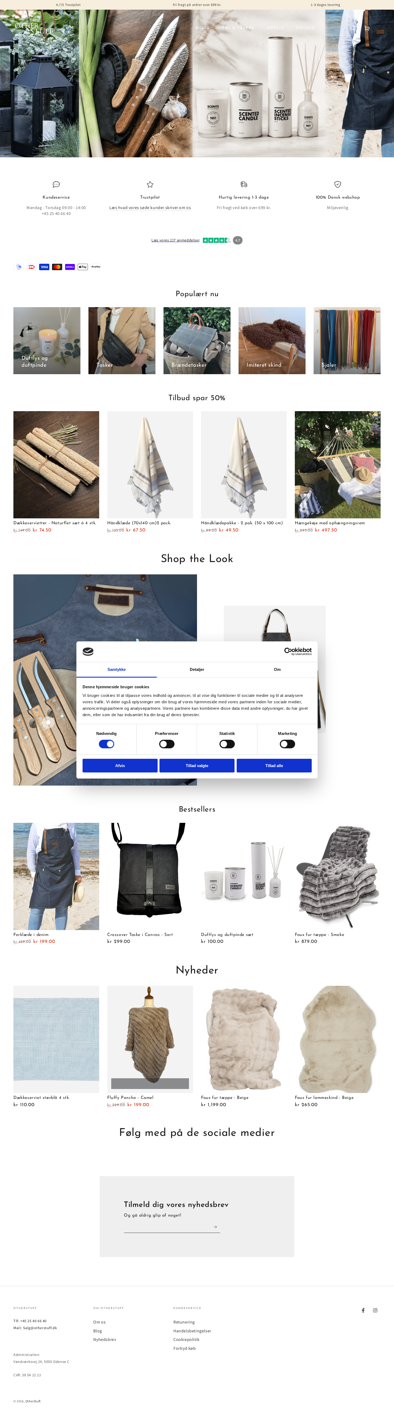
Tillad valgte (197, 765)
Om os (99, 1322)
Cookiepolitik (186, 1339)
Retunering (184, 1322)
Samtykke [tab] (116, 669)
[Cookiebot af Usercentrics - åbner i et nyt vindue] (288, 652)
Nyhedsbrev (104, 1339)
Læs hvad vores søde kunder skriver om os (150, 207)
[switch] (166, 744)
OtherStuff (32, 1401)
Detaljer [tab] (197, 669)
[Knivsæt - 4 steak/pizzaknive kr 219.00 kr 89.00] (48, 722)
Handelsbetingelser (192, 1331)
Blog (97, 1331)
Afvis (120, 765)
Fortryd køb (184, 1348)
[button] (353, 28)
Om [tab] (277, 669)
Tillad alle (274, 765)
